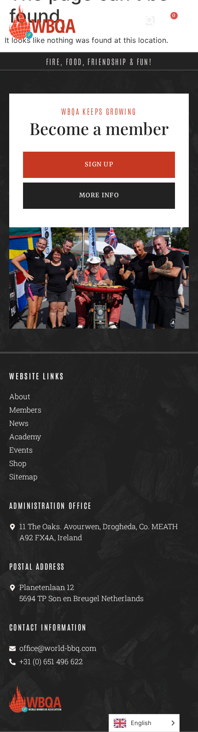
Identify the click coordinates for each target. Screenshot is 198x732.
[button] (150, 20)
